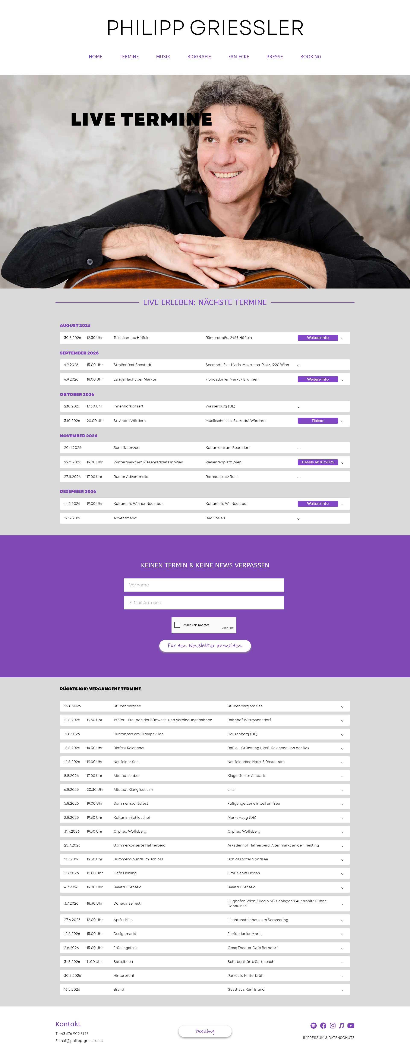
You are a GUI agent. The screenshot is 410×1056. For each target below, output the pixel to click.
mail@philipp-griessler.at (81, 1040)
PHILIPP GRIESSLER (205, 28)
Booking (310, 57)
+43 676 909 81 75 (74, 1033)
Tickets (318, 420)
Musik (163, 57)
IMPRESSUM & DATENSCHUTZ (328, 1037)
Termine (129, 57)
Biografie (199, 57)
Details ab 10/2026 (318, 462)
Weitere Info (318, 337)
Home (95, 57)
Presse (274, 57)
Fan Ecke (238, 57)
